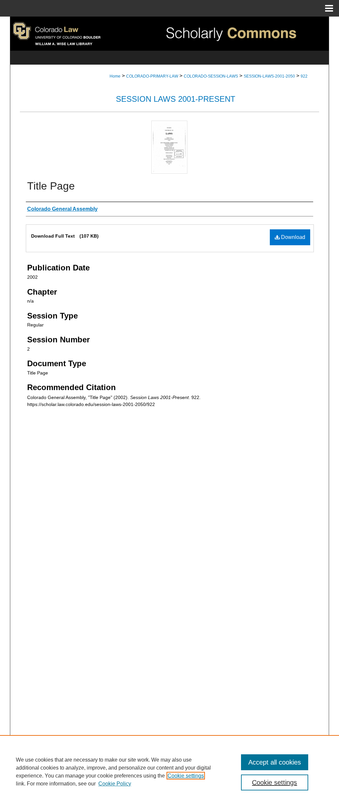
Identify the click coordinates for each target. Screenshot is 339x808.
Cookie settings (186, 776)
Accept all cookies (274, 762)
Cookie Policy (114, 783)
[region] (169, 771)
